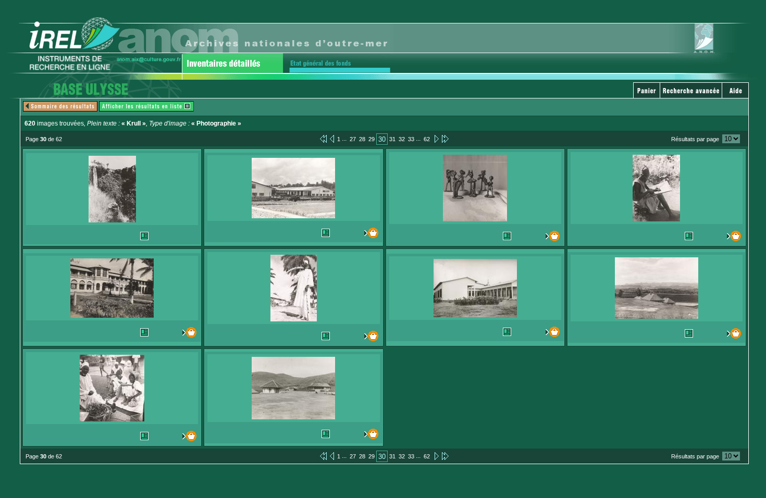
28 (362, 139)
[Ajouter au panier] (368, 233)
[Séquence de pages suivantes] (445, 138)
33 (411, 139)
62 (427, 139)
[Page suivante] (435, 138)
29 (371, 139)
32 (402, 139)
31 (392, 139)
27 (353, 139)
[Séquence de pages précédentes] (323, 138)
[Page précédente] (332, 138)
